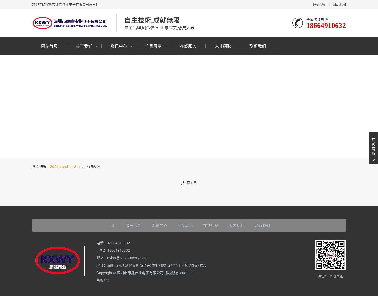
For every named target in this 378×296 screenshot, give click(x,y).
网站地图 (339, 4)
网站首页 (49, 46)
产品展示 (153, 46)
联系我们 (320, 4)
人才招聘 (223, 46)
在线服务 (188, 46)
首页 (112, 225)
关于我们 (84, 46)
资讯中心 (119, 46)
